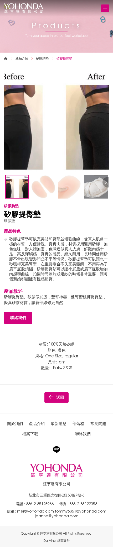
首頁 (6, 58)
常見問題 (98, 423)
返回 (60, 397)
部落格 (78, 423)
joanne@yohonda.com (56, 516)
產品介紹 (22, 58)
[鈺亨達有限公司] (23, 8)
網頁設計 (63, 541)
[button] (105, 182)
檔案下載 (30, 434)
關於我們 (15, 423)
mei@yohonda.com (36, 511)
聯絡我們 (18, 317)
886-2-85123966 (40, 504)
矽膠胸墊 (42, 58)
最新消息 (58, 423)
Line (56, 450)
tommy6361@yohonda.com (80, 511)
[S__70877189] (56, 119)
